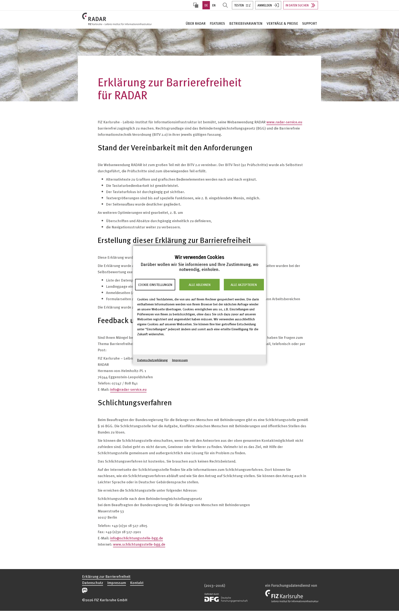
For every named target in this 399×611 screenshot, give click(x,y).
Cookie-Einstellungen (155, 284)
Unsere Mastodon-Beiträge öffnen (84, 590)
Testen (239, 5)
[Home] (117, 19)
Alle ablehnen (200, 284)
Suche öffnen (225, 5)
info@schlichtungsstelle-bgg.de (136, 538)
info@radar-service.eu (128, 389)
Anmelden (264, 5)
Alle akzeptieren (244, 284)
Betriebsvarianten (245, 23)
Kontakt (137, 582)
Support (309, 23)
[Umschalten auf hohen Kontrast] (195, 5)
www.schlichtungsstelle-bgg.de (139, 544)
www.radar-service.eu (284, 122)
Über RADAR (196, 23)
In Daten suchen (297, 5)
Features (217, 23)
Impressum (180, 359)
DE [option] (206, 5)
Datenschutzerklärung (152, 359)
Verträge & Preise (282, 23)
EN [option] (214, 5)
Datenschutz (92, 582)
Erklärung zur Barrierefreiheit (106, 576)
